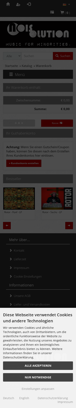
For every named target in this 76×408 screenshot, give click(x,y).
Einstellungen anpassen (38, 389)
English (24, 398)
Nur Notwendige (38, 377)
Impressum (65, 402)
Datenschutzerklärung (53, 398)
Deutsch (8, 398)
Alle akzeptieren (38, 365)
